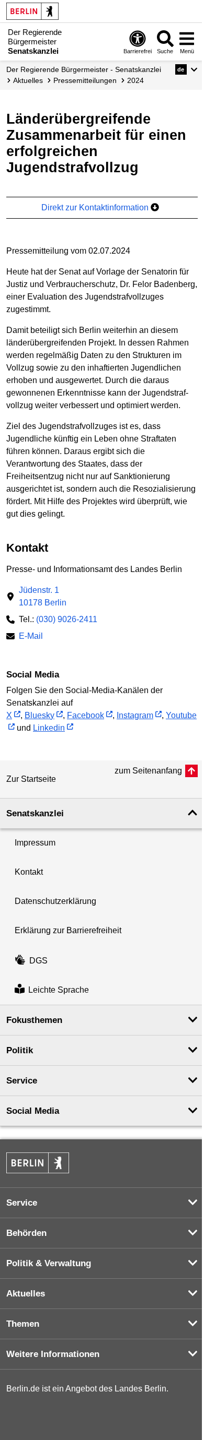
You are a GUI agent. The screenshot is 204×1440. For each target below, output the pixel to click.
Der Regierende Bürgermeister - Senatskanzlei (83, 69)
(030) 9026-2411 (66, 619)
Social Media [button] (32, 1111)
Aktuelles (28, 80)
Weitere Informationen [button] (52, 1354)
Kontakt (29, 871)
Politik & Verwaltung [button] (48, 1263)
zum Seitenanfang (148, 770)
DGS (38, 960)
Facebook (85, 715)
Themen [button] (22, 1324)
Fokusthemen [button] (34, 1020)
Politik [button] (19, 1050)
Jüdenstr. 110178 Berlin (42, 596)
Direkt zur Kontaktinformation (96, 207)
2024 (135, 80)
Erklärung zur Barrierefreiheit (68, 930)
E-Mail (31, 637)
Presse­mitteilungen (85, 80)
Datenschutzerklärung (55, 901)
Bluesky (39, 715)
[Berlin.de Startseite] (32, 11)
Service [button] (21, 1081)
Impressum (35, 842)
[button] (186, 69)
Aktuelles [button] (25, 1294)
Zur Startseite (31, 779)
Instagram (135, 715)
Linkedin (49, 727)
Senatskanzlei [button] (35, 813)
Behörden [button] (26, 1233)
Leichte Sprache (58, 989)
